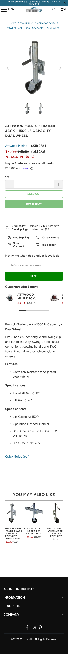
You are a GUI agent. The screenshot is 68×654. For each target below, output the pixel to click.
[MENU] (2, 9)
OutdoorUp (26, 639)
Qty (7, 176)
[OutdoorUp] (34, 9)
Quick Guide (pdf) (17, 456)
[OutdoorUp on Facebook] (27, 627)
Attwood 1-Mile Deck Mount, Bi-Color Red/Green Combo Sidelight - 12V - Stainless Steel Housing (27, 296)
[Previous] (8, 68)
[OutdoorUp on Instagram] (34, 627)
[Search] (54, 9)
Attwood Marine (16, 145)
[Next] (60, 68)
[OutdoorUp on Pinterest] (40, 627)
